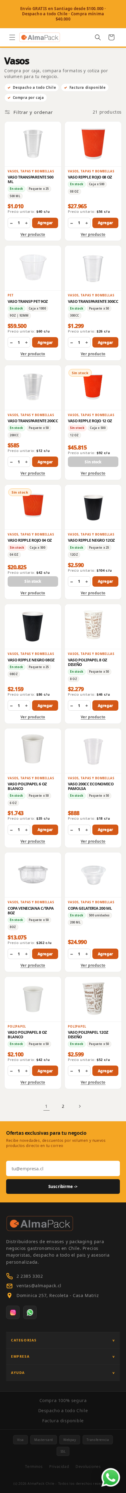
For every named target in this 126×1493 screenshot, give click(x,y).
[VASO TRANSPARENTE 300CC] (93, 268)
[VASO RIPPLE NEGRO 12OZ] (93, 507)
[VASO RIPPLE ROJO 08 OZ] (93, 144)
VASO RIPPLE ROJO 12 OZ (90, 420)
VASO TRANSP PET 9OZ (28, 301)
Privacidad (59, 1466)
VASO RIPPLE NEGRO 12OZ (91, 540)
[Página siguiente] (79, 1106)
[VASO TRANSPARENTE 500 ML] (33, 144)
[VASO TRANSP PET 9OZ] (33, 268)
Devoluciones (88, 1466)
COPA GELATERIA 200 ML (90, 908)
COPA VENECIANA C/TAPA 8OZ (31, 910)
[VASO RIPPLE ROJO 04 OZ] (33, 507)
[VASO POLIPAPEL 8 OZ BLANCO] (33, 999)
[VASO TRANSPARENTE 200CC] (33, 387)
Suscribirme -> (63, 1186)
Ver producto (32, 234)
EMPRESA (20, 1356)
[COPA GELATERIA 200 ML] (93, 875)
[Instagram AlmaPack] (13, 1312)
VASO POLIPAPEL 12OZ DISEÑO (88, 1034)
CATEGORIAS (24, 1340)
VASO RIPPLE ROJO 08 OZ (90, 177)
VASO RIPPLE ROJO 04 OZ (30, 540)
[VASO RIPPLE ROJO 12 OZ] (93, 387)
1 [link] (46, 1106)
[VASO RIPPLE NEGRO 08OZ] (33, 626)
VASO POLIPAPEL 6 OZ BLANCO (27, 786)
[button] (12, 37)
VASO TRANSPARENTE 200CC (33, 420)
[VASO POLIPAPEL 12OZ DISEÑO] (93, 999)
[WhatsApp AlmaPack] (30, 1312)
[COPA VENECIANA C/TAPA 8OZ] (33, 875)
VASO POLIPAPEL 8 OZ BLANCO (27, 1034)
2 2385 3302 (30, 1276)
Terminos (34, 1466)
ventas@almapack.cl (39, 1285)
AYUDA (18, 1372)
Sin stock (93, 461)
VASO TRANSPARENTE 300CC (93, 301)
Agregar (45, 222)
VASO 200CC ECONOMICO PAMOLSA (91, 786)
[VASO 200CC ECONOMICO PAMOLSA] (93, 750)
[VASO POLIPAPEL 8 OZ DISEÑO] (93, 626)
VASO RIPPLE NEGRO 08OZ (31, 660)
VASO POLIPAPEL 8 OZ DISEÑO (87, 662)
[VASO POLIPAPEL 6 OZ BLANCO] (33, 750)
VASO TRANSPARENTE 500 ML (30, 179)
